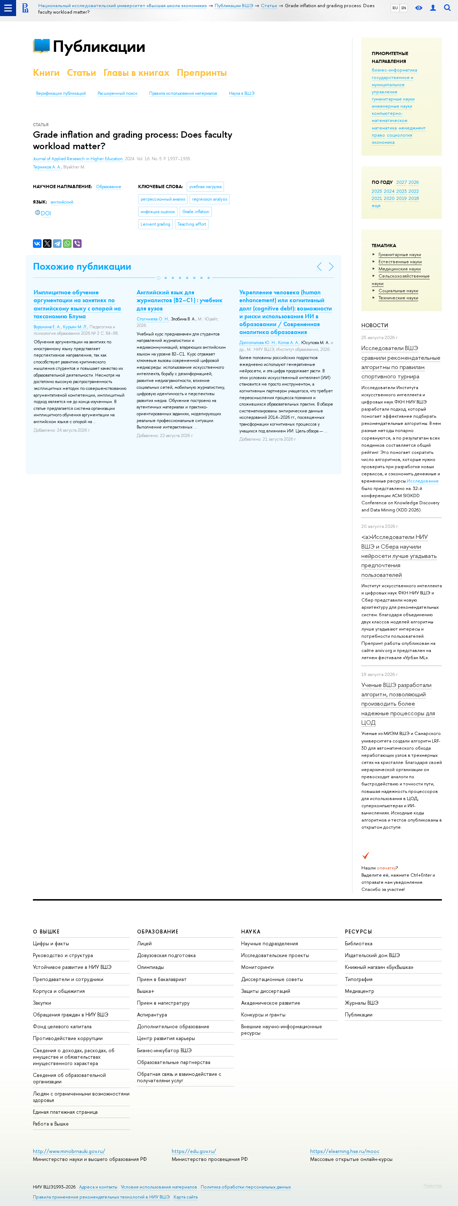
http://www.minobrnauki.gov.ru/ (69, 1151)
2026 (414, 182)
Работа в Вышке (51, 1123)
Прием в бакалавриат (162, 979)
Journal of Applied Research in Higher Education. (79, 159)
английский (62, 202)
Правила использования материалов (183, 93)
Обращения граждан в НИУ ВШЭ (70, 1014)
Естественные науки (400, 261)
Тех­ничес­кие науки (398, 297)
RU (395, 7)
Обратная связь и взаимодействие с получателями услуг (179, 1077)
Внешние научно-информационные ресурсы (281, 1029)
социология (399, 135)
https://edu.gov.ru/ (194, 1151)
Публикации (99, 46)
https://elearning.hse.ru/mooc (344, 1151)
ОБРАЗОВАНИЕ (158, 931)
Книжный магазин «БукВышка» (379, 967)
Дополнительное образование (173, 1026)
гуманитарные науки (393, 98)
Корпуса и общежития (59, 990)
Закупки (42, 1002)
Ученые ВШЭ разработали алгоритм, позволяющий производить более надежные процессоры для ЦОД (398, 703)
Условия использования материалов (159, 1187)
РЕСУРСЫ (358, 931)
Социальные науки (398, 290)
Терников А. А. (47, 167)
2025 (377, 191)
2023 (401, 191)
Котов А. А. (288, 342)
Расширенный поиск (117, 93)
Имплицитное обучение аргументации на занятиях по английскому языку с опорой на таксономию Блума (77, 304)
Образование (108, 187)
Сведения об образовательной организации (69, 1078)
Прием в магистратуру (163, 1002)
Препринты (202, 72)
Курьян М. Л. (75, 327)
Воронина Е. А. (47, 327)
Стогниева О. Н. (153, 319)
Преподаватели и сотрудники (68, 979)
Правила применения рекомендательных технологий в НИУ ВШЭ (101, 1197)
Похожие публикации (82, 266)
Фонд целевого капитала (62, 1026)
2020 (389, 198)
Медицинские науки (400, 268)
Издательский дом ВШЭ (372, 955)
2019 (401, 198)
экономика (383, 142)
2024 (389, 191)
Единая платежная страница (65, 1111)
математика (384, 127)
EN (403, 7)
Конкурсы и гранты (263, 1014)
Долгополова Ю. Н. (257, 342)
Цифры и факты (51, 943)
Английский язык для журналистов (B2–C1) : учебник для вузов (180, 300)
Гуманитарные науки (400, 254)
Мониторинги (257, 967)
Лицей (144, 943)
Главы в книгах (136, 72)
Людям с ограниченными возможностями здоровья (81, 1096)
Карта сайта (186, 1197)
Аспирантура (152, 1014)
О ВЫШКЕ (46, 931)
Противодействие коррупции (68, 1038)
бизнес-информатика (394, 70)
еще (376, 205)
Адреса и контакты (98, 1187)
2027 (401, 182)
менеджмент (412, 127)
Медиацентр (359, 990)
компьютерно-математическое (390, 116)
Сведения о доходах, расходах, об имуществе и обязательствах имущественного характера (73, 1057)
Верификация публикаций (61, 93)
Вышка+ (146, 990)
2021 (377, 198)
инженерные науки (392, 106)
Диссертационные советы (272, 979)
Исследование (423, 480)
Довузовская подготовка (166, 955)
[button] (158, 277)
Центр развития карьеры (166, 1038)
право (378, 135)
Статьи (81, 72)
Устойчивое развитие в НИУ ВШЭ (72, 967)
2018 (414, 198)
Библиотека (358, 943)
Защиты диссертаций (265, 990)
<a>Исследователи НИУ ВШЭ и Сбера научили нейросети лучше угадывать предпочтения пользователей (399, 555)
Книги (46, 72)
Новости (374, 325)
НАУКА (251, 931)
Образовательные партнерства (173, 1062)
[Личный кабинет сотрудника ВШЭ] (433, 8)
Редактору (433, 1185)
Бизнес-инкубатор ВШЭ (164, 1050)
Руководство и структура (63, 955)
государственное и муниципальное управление (392, 84)
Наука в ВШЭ (241, 93)
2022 (414, 191)
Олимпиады (150, 967)
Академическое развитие (270, 1002)
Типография (358, 979)
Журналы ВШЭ (362, 1002)
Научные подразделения (269, 943)
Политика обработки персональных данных (246, 1187)
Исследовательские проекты (275, 955)
